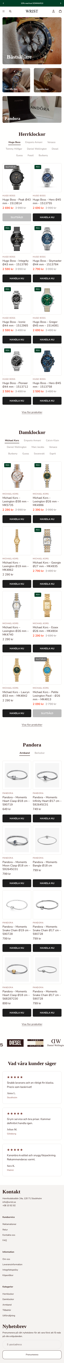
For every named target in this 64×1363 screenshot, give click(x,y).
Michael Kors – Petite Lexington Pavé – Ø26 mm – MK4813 (46, 695)
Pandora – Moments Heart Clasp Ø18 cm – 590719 (16, 801)
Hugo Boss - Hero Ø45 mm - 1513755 (47, 201)
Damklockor (8, 1299)
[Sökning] (10, 11)
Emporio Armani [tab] (33, 142)
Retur (5, 1229)
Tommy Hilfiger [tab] (14, 148)
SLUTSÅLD (17, 217)
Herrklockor (8, 1293)
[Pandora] (32, 109)
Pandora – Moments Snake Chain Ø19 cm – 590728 (16, 930)
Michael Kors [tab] (12, 440)
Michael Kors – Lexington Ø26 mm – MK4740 (15, 631)
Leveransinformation (12, 1264)
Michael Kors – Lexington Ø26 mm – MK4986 (46, 501)
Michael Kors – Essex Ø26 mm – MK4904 (45, 629)
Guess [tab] (19, 155)
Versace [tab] (51, 142)
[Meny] (3, 11)
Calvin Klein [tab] (52, 440)
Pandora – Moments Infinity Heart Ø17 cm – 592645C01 (47, 801)
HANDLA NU (47, 217)
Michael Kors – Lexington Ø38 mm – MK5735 (15, 501)
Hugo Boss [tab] (14, 142)
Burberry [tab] (43, 155)
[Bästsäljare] (32, 40)
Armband (6, 1304)
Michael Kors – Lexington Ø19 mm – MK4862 (15, 566)
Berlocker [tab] (40, 752)
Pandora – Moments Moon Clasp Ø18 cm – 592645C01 (16, 865)
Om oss (6, 1259)
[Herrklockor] (16, 80)
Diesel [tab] (55, 148)
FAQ (4, 1240)
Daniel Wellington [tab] (37, 148)
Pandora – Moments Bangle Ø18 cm (45, 864)
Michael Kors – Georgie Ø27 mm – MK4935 (47, 564)
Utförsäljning (8, 1315)
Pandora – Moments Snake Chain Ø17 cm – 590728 (47, 930)
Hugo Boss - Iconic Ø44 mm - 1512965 (15, 323)
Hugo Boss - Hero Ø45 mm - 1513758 (47, 385)
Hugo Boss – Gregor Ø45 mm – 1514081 (46, 323)
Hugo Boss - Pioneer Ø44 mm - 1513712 (15, 385)
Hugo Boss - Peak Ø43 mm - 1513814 (16, 201)
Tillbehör (6, 1310)
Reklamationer (9, 1224)
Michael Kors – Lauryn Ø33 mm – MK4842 (16, 694)
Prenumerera (32, 1354)
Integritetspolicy (10, 1269)
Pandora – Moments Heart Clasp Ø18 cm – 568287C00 (16, 995)
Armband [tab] (25, 752)
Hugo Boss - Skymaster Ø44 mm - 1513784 (47, 262)
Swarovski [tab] (39, 453)
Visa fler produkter (32, 412)
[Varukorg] (60, 11)
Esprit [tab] (53, 453)
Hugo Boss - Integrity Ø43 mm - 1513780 (15, 262)
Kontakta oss (8, 1235)
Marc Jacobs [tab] (38, 447)
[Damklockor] (48, 80)
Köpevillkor (7, 1275)
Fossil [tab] (31, 155)
